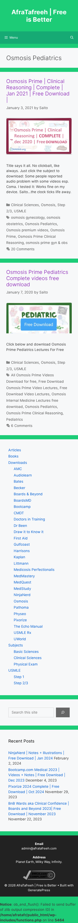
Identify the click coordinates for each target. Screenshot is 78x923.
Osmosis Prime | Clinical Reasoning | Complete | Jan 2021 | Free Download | (37, 90)
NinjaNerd (22, 595)
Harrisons (22, 551)
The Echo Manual (28, 626)
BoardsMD (22, 500)
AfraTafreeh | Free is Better (39, 15)
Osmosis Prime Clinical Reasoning (34, 413)
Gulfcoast (22, 544)
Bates (18, 481)
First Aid (21, 538)
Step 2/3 (21, 683)
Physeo (20, 614)
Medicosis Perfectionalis (34, 570)
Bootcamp (22, 507)
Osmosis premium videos (27, 230)
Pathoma (21, 607)
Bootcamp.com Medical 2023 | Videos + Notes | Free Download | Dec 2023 (36, 775)
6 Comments (21, 426)
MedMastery (24, 576)
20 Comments (23, 249)
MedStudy (22, 589)
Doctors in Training (29, 519)
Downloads (17, 463)
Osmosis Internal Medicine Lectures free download (36, 400)
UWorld (20, 639)
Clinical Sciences (25, 205)
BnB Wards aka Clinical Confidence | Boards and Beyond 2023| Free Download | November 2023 (38, 808)
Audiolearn (23, 475)
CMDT (19, 513)
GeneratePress (39, 890)
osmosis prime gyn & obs (47, 243)
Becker (19, 488)
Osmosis (48, 205)
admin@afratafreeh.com (39, 848)
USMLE (20, 211)
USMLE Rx (22, 633)
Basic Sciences (26, 652)
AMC (18, 469)
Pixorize (20, 620)
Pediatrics (14, 419)
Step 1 (19, 677)
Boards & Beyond (28, 494)
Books (13, 456)
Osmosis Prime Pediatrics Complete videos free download (37, 278)
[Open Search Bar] (72, 37)
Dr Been (20, 526)
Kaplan (19, 557)
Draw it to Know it (28, 532)
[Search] (63, 712)
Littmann (21, 563)
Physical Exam (26, 664)
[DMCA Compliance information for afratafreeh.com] (39, 879)
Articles (14, 450)
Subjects (15, 645)
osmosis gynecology (28, 217)
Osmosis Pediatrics (41, 224)
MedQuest (22, 582)
